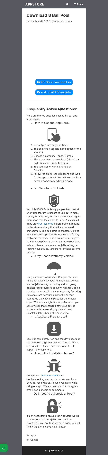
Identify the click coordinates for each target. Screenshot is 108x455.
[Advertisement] (54, 47)
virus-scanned (45, 223)
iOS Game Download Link (56, 82)
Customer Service (50, 375)
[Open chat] (4, 448)
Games (34, 439)
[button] (67, 4)
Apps (33, 435)
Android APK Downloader (56, 92)
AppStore (34, 4)
